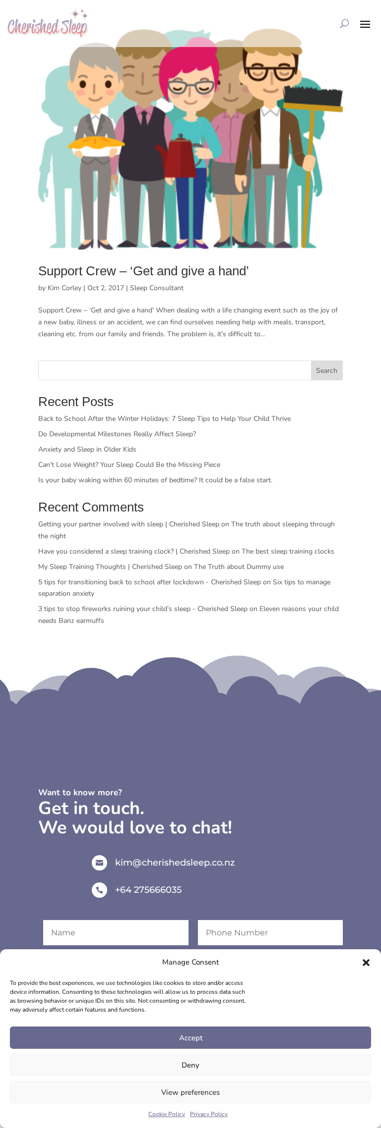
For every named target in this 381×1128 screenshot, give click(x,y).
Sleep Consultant (157, 288)
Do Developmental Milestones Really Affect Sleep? (117, 434)
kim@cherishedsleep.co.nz (175, 862)
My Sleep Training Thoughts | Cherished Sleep (110, 566)
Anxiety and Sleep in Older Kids (87, 449)
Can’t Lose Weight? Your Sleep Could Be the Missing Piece (129, 464)
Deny (190, 1065)
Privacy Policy (209, 1114)
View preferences (190, 1092)
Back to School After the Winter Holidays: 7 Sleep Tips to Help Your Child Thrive (164, 418)
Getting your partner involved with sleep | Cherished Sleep (128, 524)
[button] (366, 963)
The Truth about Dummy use (239, 566)
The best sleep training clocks (289, 551)
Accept (190, 1038)
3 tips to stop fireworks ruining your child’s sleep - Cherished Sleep (143, 609)
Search (326, 370)
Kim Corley (64, 288)
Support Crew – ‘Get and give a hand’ (143, 270)
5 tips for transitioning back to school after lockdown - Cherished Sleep (149, 582)
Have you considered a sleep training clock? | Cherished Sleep (134, 551)
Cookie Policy (166, 1114)
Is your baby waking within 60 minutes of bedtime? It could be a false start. (155, 480)
